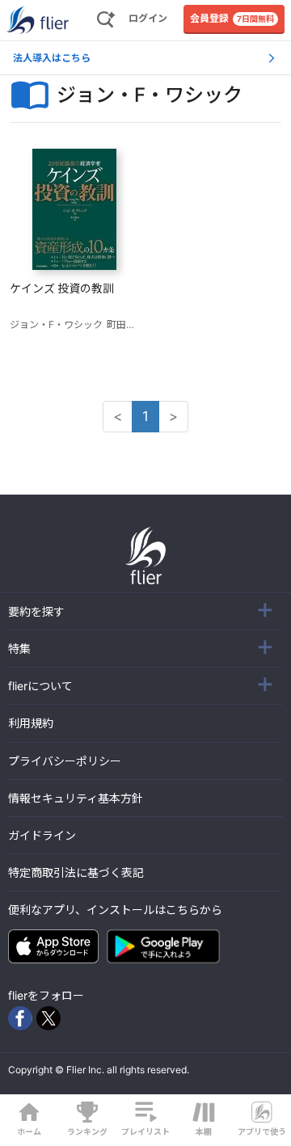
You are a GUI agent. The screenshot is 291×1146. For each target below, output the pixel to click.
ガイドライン (42, 835)
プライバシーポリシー (64, 761)
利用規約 (30, 723)
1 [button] (145, 416)
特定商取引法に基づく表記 (76, 872)
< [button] (117, 416)
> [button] (173, 416)
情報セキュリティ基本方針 (75, 798)
